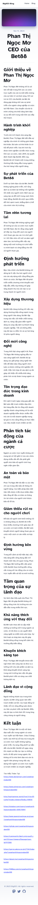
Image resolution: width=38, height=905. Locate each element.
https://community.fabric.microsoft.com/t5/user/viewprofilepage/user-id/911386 (18, 839)
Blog (33, 3)
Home (27, 3)
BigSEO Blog (8, 3)
